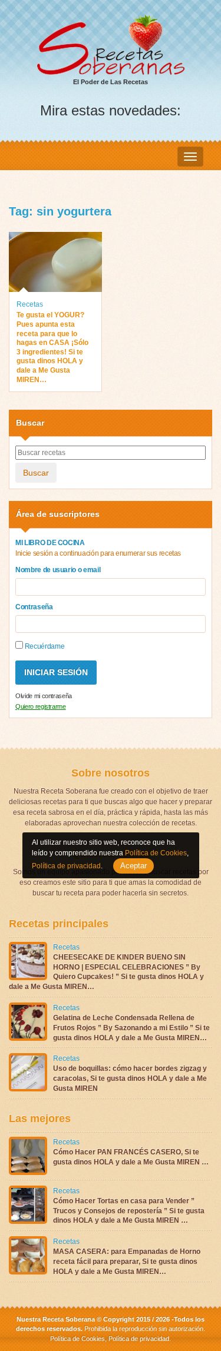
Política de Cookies (77, 1338)
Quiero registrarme (40, 706)
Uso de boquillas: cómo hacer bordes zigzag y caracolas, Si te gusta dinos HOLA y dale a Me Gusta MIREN (130, 1078)
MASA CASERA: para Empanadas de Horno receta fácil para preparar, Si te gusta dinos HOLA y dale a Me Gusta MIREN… (126, 1261)
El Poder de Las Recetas (110, 81)
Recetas (30, 304)
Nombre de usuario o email (57, 570)
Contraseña (34, 607)
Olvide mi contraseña (43, 695)
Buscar (36, 472)
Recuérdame (43, 646)
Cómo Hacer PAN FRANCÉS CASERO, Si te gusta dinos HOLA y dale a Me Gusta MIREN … (131, 1157)
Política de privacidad (138, 1338)
